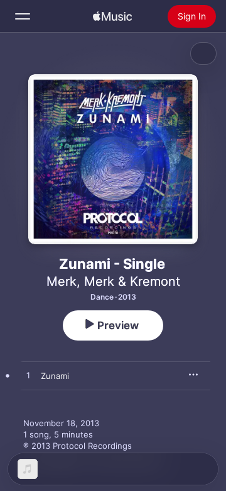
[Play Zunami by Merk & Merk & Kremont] (28, 375)
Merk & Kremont (132, 281)
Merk (61, 281)
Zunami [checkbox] (55, 376)
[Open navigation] (22, 16)
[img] (112, 16)
